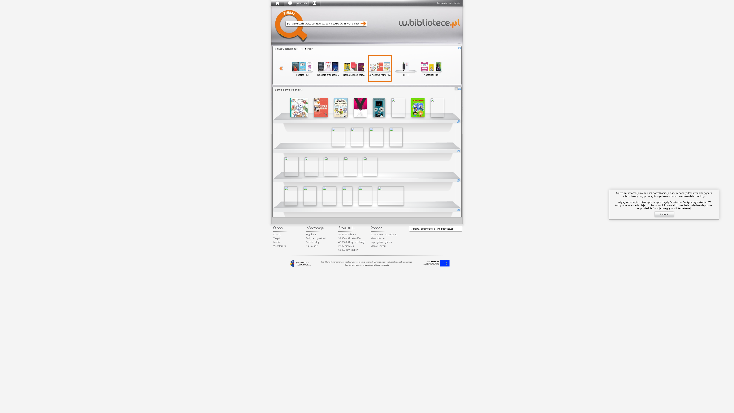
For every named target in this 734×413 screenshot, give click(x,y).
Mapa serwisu (378, 245)
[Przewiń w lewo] (281, 68)
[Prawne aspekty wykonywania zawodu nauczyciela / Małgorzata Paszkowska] (310, 196)
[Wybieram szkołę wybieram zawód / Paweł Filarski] (291, 166)
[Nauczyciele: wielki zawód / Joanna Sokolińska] (290, 196)
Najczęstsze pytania (381, 242)
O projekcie (312, 245)
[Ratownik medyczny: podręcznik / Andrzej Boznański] (329, 196)
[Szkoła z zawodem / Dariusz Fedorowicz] (321, 107)
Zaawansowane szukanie (384, 234)
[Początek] (277, 3)
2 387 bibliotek (346, 245)
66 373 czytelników (348, 249)
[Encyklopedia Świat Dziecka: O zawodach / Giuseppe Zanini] (376, 137)
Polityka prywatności (316, 238)
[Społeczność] (314, 3)
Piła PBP (306, 49)
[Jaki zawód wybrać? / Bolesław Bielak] (437, 107)
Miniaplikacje (378, 238)
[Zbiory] (290, 3)
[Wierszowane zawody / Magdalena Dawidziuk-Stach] (357, 137)
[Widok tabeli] (456, 88)
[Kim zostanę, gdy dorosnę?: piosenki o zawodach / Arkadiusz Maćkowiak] (341, 107)
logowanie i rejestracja (448, 3)
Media (276, 242)
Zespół (276, 238)
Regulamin (311, 234)
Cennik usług (312, 242)
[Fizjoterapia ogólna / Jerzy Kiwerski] (365, 196)
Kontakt (277, 234)
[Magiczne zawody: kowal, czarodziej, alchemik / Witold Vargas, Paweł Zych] (396, 137)
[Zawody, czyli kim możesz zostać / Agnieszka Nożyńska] (398, 107)
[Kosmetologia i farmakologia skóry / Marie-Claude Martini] (311, 166)
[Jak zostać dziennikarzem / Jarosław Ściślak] (331, 166)
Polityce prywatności (695, 202)
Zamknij (664, 214)
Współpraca (279, 245)
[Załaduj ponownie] (459, 88)
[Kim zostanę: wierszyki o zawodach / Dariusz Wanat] (418, 107)
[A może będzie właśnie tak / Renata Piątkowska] (299, 107)
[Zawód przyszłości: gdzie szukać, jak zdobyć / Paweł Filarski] (370, 166)
